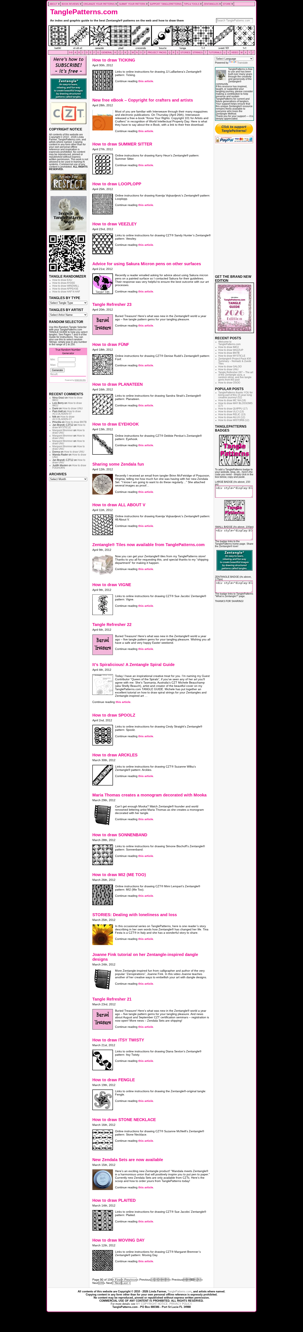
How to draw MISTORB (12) (233, 420)
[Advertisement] (68, 546)
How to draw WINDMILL (65, 286)
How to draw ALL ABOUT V (118, 505)
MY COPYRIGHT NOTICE (152, 1303)
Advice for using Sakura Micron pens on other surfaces (146, 263)
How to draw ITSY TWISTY (118, 1040)
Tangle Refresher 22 (112, 624)
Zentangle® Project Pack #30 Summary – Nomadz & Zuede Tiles (234, 361)
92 (199, 1279)
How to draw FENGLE (113, 1080)
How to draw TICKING (113, 60)
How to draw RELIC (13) (231, 414)
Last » (126, 1283)
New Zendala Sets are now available (127, 1159)
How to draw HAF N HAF (66, 291)
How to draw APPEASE (65, 288)
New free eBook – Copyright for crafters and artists (142, 100)
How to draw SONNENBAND (119, 835)
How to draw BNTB (76, 422)
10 (152, 1279)
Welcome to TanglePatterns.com (229, 343)
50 (167, 1279)
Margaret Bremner (62, 430)
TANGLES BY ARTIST (66, 310)
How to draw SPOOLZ (113, 715)
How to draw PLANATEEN (117, 384)
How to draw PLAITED (114, 1200)
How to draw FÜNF (110, 344)
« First (117, 1279)
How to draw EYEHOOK (115, 424)
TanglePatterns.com (84, 12)
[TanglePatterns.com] (151, 37)
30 (160, 1279)
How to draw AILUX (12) (231, 417)
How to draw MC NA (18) (232, 400)
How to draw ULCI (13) (231, 411)
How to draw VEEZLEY (114, 224)
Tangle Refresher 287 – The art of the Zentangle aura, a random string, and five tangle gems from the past (235, 376)
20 (156, 1279)
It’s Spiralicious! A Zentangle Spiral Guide (133, 664)
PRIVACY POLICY (180, 1303)
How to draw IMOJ (228, 347)
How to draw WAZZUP (230, 350)
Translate (242, 63)
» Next (116, 1283)
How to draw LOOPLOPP (116, 184)
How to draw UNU (72, 408)
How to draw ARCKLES (114, 755)
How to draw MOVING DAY (118, 1240)
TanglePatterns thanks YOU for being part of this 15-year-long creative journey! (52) (235, 395)
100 (101, 1283)
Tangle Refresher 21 (112, 999)
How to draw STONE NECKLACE (124, 1119)
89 (188, 1279)
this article (145, 81)
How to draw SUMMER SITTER (122, 144)
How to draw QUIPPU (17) (233, 408)
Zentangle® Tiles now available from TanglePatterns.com (148, 544)
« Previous (129, 1279)
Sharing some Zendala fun (118, 464)
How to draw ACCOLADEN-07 (66, 412)
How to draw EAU (62, 280)
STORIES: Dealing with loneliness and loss (134, 914)
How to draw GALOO (230, 366)
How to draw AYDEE (63, 283)
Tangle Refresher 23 (112, 304)
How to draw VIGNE (111, 584)
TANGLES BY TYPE (64, 298)
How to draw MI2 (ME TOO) (119, 874)
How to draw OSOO (229, 382)
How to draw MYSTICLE (68, 426)
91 (195, 1279)
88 (185, 1279)
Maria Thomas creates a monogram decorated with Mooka (149, 795)
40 (163, 1279)
